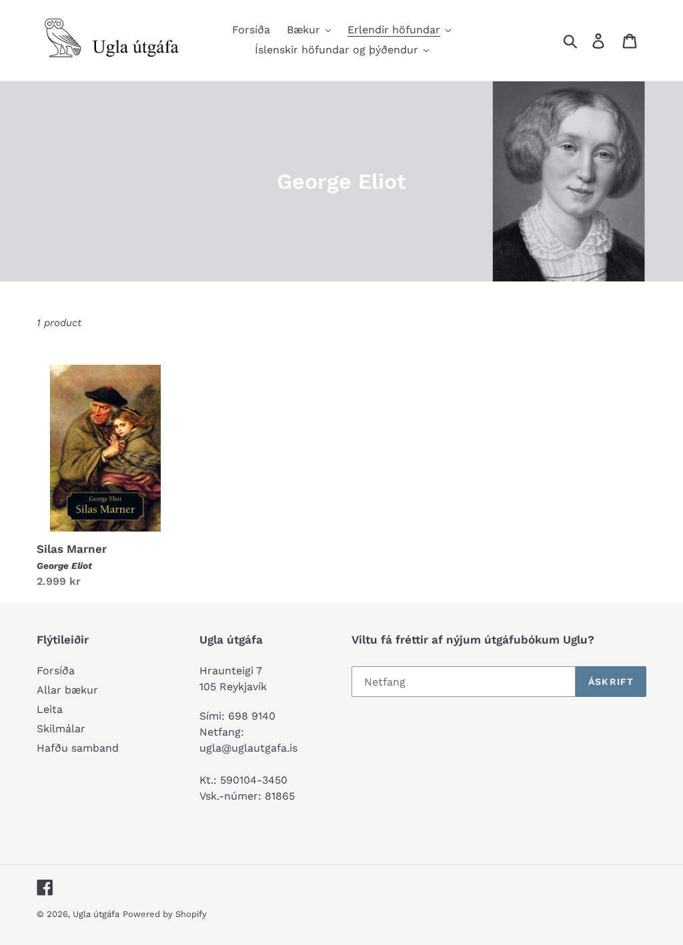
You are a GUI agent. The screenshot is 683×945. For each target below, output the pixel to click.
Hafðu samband (78, 748)
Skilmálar (61, 728)
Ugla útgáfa (96, 914)
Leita (50, 709)
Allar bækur (67, 690)
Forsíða (56, 670)
